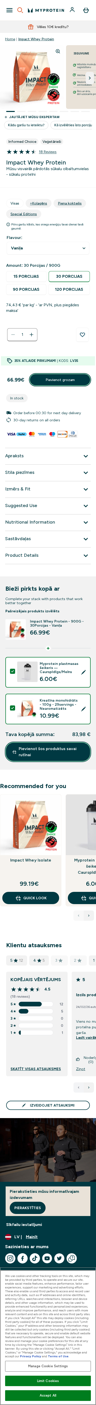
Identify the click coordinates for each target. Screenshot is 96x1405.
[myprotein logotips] (46, 10)
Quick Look (35, 898)
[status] (22, 334)
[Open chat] (72, 1258)
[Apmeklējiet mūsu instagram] (10, 1258)
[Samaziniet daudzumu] (13, 334)
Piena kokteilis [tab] (70, 203)
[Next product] (89, 915)
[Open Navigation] (9, 10)
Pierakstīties (27, 1208)
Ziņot (80, 1069)
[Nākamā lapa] (89, 1087)
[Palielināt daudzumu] (31, 334)
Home (10, 39)
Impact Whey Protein (36, 39)
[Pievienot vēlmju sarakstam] (82, 335)
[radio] (26, 276)
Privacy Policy (30, 1356)
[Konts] (72, 10)
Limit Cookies (48, 1381)
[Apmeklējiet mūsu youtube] (47, 1258)
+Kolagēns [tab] (38, 203)
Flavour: (14, 237)
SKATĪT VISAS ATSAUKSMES (35, 1069)
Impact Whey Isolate (30, 860)
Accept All (48, 1395)
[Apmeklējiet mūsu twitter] (59, 1258)
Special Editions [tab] (23, 214)
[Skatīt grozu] (86, 10)
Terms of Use (58, 1356)
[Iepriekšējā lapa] (78, 1087)
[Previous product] (78, 915)
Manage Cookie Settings (48, 1366)
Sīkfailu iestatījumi (24, 1224)
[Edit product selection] (83, 672)
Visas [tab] (14, 203)
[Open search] (20, 10)
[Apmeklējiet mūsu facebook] (22, 1258)
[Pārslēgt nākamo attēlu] (90, 78)
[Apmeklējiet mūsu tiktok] (35, 1258)
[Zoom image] (58, 51)
